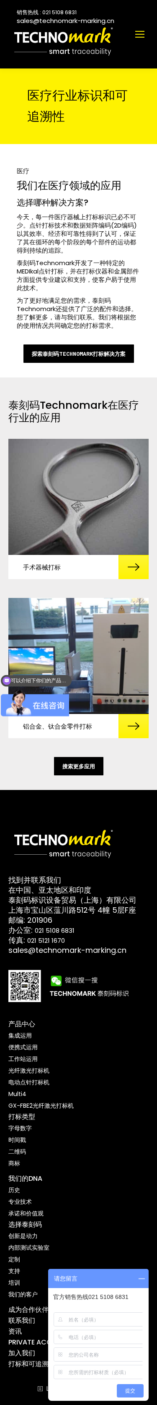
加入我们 (21, 1353)
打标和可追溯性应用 (38, 1364)
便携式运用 (23, 1047)
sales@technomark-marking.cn (65, 21)
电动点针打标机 (28, 1082)
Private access (36, 1342)
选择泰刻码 (25, 1224)
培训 (14, 1282)
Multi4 (17, 1094)
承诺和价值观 (26, 1213)
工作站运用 (23, 1059)
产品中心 (21, 1024)
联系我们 (21, 1320)
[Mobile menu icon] (140, 34)
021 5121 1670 (46, 940)
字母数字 (20, 1128)
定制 (14, 1259)
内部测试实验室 (28, 1247)
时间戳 (17, 1140)
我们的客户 (23, 1294)
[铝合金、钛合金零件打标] (78, 656)
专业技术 (20, 1201)
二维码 (17, 1151)
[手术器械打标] (78, 497)
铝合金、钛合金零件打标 (57, 726)
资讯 (15, 1331)
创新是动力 (23, 1236)
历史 (14, 1190)
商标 (14, 1163)
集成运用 (20, 1035)
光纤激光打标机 (28, 1070)
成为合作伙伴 (28, 1309)
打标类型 (21, 1116)
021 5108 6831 (55, 930)
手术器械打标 (42, 567)
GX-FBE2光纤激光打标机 (41, 1105)
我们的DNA (25, 1178)
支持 (14, 1271)
